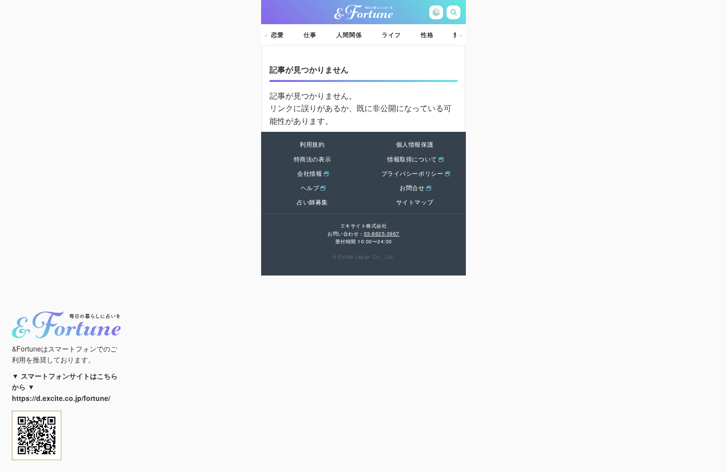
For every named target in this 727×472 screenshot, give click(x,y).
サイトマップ (415, 201)
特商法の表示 (312, 159)
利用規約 (312, 144)
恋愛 (277, 34)
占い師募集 (312, 201)
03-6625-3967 (382, 233)
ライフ (391, 34)
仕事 (310, 34)
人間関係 (349, 34)
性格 (427, 34)
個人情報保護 (415, 144)
